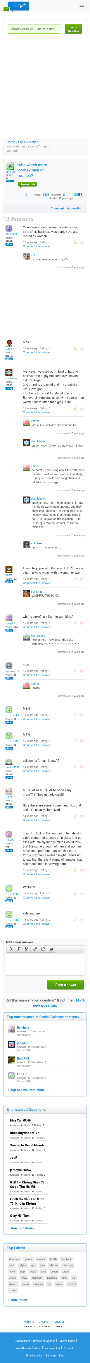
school (12, 1290)
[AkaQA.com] (16, 6)
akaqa (25, 1284)
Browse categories (44, 1340)
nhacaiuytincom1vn (25, 1132)
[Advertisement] (45, 92)
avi (49, 1284)
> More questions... (22, 1228)
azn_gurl (11, 172)
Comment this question (66, 208)
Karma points (52, 1348)
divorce (13, 1284)
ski (73, 1277)
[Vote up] (22, 194)
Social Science (28, 142)
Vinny (9, 348)
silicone (54, 1265)
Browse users (22, 1340)
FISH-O (22, 1074)
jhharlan (22, 1043)
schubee (36, 543)
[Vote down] (31, 194)
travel (12, 1271)
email (64, 1277)
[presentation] (11, 949)
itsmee (35, 421)
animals (41, 1259)
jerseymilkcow (20, 1170)
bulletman (37, 591)
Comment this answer (36, 246)
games (28, 1259)
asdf (11, 1265)
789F (13, 1157)
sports (59, 1284)
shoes (12, 1277)
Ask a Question (73, 29)
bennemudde (13, 671)
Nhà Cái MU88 (20, 1120)
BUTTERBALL (14, 715)
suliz (34, 255)
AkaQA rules (23, 1348)
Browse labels (67, 1340)
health (53, 1259)
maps (24, 1277)
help (22, 1271)
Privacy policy (34, 1355)
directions (68, 1265)
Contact (68, 1348)
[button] (11, 949)
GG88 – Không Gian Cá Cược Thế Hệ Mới (27, 1184)
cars (43, 1271)
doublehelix (12, 378)
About (37, 1348)
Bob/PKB (23, 1058)
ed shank (11, 234)
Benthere (23, 1027)
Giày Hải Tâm (19, 1215)
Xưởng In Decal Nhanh (27, 1145)
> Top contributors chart (26, 1089)
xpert (8, 575)
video (66, 1271)
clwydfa (10, 623)
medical (72, 1284)
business (52, 1277)
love (42, 1265)
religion (22, 1265)
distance (38, 1284)
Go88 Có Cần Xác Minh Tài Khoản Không (27, 1201)
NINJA (9, 840)
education (37, 1277)
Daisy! (9, 797)
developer (14, 1259)
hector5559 (38, 635)
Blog (61, 1355)
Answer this (27, 184)
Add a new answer (19, 942)
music (33, 1271)
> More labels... (19, 1300)
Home (11, 142)
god (33, 1265)
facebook (66, 1259)
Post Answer (65, 984)
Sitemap (51, 1355)
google (54, 1271)
